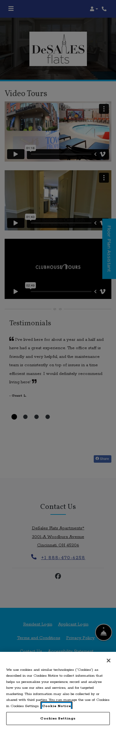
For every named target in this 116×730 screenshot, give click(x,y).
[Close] (108, 660)
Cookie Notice (56, 706)
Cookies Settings (57, 718)
